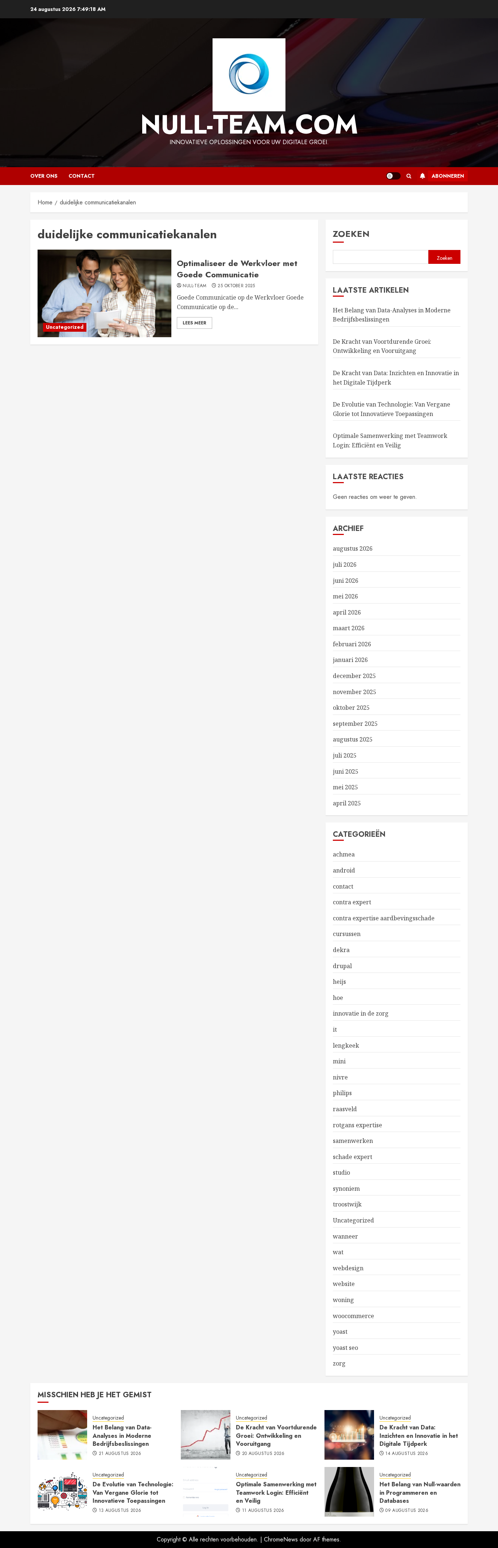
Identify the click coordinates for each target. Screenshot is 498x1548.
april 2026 (347, 612)
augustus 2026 (353, 548)
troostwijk (347, 1204)
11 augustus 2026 (263, 1511)
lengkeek (346, 1045)
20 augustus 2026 (263, 1454)
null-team (194, 286)
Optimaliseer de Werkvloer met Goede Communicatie (237, 268)
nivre (340, 1077)
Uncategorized (64, 327)
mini (339, 1061)
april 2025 (347, 803)
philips (342, 1093)
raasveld (345, 1109)
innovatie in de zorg (361, 1013)
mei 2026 (345, 596)
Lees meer (194, 323)
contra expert (352, 902)
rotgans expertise (357, 1125)
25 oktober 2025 (236, 286)
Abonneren (448, 176)
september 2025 (355, 724)
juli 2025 (345, 755)
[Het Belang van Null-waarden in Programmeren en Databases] (349, 1492)
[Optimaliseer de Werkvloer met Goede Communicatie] (104, 293)
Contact (82, 176)
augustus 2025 (353, 739)
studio (341, 1172)
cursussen (347, 934)
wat (338, 1252)
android (344, 870)
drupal (342, 966)
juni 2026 (345, 581)
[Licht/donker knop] (393, 176)
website (344, 1284)
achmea (344, 854)
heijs (339, 982)
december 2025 (354, 676)
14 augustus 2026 (406, 1454)
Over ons (44, 176)
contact (343, 886)
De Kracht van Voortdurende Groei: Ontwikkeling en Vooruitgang (382, 346)
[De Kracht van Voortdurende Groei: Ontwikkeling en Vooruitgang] (205, 1435)
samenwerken (353, 1141)
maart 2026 (349, 628)
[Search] (408, 176)
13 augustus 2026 (120, 1511)
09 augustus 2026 (406, 1511)
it (335, 1029)
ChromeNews (281, 1539)
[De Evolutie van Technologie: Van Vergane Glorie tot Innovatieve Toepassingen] (62, 1492)
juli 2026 (345, 565)
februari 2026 (352, 644)
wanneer (345, 1236)
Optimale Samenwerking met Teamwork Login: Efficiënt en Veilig (276, 1492)
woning (343, 1300)
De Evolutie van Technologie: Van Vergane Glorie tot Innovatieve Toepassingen (133, 1492)
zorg (339, 1363)
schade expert (352, 1157)
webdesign (348, 1268)
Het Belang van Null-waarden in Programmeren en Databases (420, 1492)
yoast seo (345, 1348)
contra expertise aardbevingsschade (384, 918)
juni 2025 (345, 771)
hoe (338, 998)
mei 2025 (345, 787)
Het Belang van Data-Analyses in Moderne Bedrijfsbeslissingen (122, 1435)
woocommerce (353, 1316)
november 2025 (354, 692)
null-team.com (249, 124)
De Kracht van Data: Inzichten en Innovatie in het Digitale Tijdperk (419, 1435)
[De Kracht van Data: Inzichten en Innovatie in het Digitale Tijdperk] (349, 1435)
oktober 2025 (351, 708)
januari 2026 (350, 660)
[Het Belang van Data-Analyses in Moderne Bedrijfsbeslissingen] (62, 1435)
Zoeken (351, 233)
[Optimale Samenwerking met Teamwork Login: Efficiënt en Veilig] (205, 1492)
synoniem (346, 1189)
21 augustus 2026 (120, 1454)
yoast (340, 1332)
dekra (341, 950)
